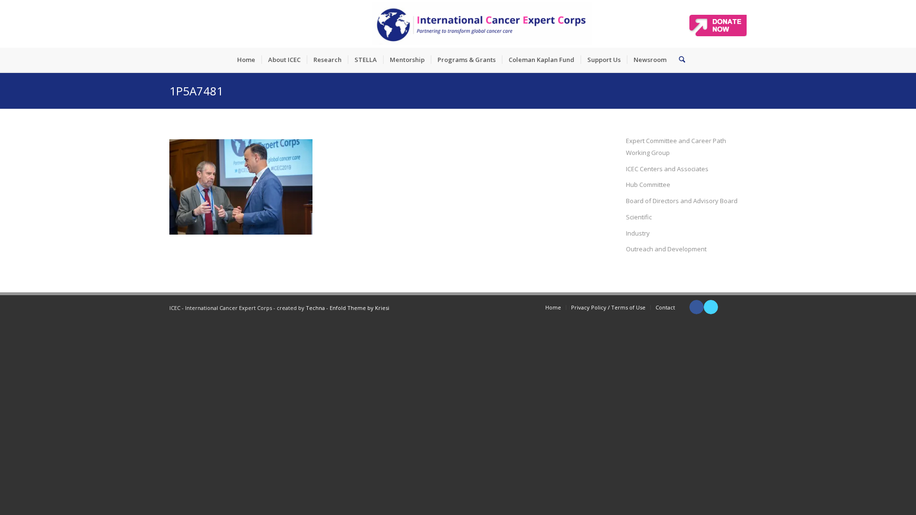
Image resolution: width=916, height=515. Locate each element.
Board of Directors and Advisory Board (682, 200)
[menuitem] (246, 60)
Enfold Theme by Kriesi (359, 307)
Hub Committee (648, 184)
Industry (638, 233)
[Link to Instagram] (739, 307)
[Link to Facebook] (696, 307)
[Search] (679, 60)
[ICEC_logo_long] (482, 23)
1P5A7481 (196, 91)
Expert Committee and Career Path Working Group (676, 146)
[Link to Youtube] (725, 307)
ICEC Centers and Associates (667, 169)
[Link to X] (711, 307)
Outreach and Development (666, 249)
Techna (315, 307)
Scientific (639, 217)
